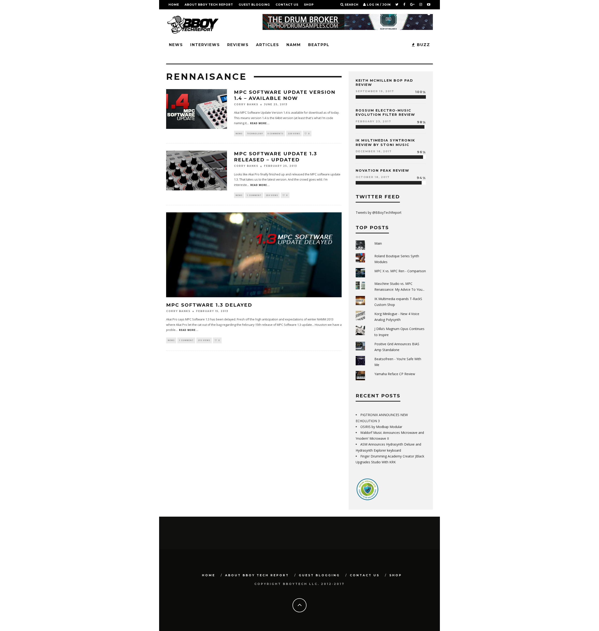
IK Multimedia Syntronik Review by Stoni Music (385, 142)
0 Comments (275, 133)
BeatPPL (318, 45)
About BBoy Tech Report (209, 4)
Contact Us (287, 4)
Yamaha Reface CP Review (394, 374)
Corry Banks (246, 104)
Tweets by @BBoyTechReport (379, 212)
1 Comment (254, 195)
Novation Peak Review (382, 170)
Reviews (238, 45)
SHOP (309, 4)
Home (173, 4)
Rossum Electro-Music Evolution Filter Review (385, 112)
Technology (255, 133)
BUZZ (422, 45)
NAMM (293, 45)
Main (378, 243)
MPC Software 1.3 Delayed (209, 305)
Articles (267, 45)
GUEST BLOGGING (254, 4)
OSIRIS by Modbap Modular (381, 426)
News (176, 45)
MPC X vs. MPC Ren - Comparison (400, 271)
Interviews (205, 45)
